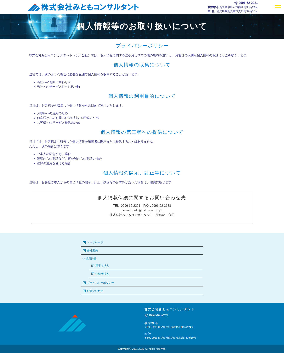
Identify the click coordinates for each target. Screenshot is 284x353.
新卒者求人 (102, 265)
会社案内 (92, 250)
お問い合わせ (94, 290)
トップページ (94, 242)
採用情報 (90, 258)
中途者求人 (102, 273)
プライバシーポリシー (100, 282)
